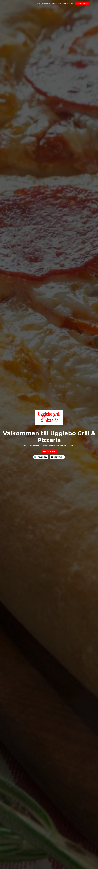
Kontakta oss (68, 3)
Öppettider (56, 3)
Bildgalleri (46, 3)
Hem (38, 3)
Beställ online (82, 3)
